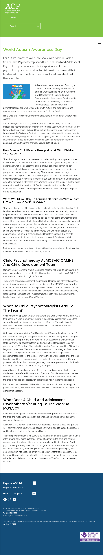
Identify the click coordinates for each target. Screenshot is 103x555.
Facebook (5, 499)
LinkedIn (14, 499)
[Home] (51, 7)
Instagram (9, 499)
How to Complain (12, 494)
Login (13, 17)
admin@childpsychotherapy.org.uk (17, 515)
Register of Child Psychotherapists (13, 485)
